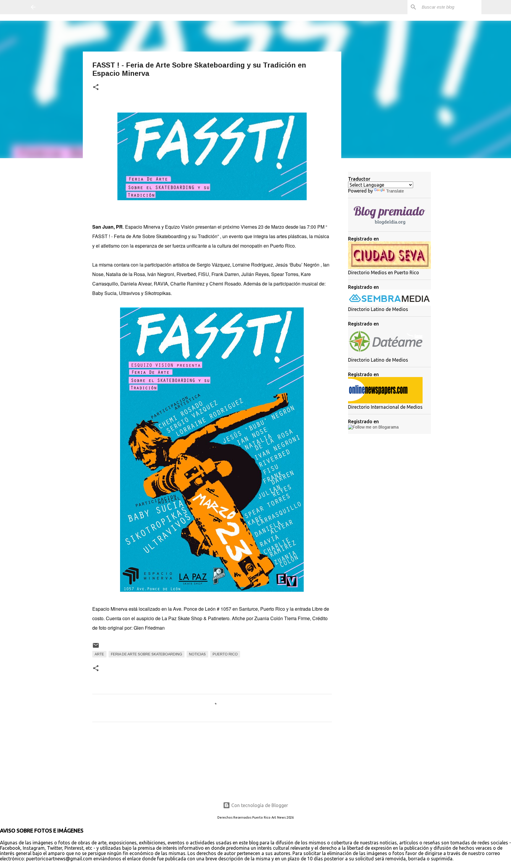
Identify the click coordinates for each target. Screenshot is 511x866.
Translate (395, 191)
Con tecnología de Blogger (259, 805)
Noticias (197, 654)
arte (99, 654)
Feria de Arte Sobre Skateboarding (146, 654)
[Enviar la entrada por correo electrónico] (95, 648)
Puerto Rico (225, 654)
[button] (95, 88)
